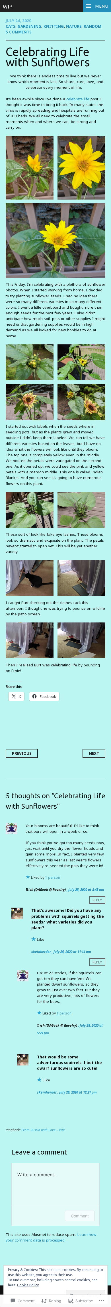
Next (94, 753)
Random (92, 26)
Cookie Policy (28, 1285)
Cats (10, 26)
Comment (80, 1215)
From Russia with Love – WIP (43, 1130)
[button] (30, 167)
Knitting (54, 26)
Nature (73, 26)
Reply (97, 900)
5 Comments (19, 32)
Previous (22, 753)
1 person (52, 877)
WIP (7, 6)
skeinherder (41, 951)
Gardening (29, 26)
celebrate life (77, 98)
